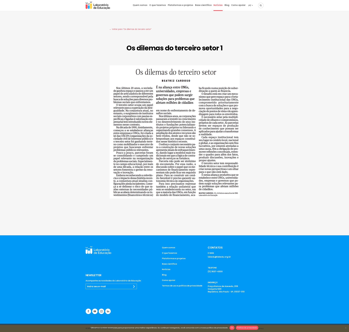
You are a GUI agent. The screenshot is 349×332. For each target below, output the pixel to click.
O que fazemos (157, 5)
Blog (227, 5)
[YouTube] (95, 311)
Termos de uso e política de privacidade (182, 285)
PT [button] (250, 5)
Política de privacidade (247, 328)
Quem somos (140, 5)
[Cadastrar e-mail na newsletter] (134, 286)
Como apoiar (238, 5)
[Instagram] (101, 311)
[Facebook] (88, 311)
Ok (232, 328)
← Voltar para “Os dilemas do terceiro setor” (130, 29)
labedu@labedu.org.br (219, 256)
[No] (345, 327)
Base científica (203, 5)
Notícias (218, 5)
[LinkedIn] (108, 311)
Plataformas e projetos (180, 5)
